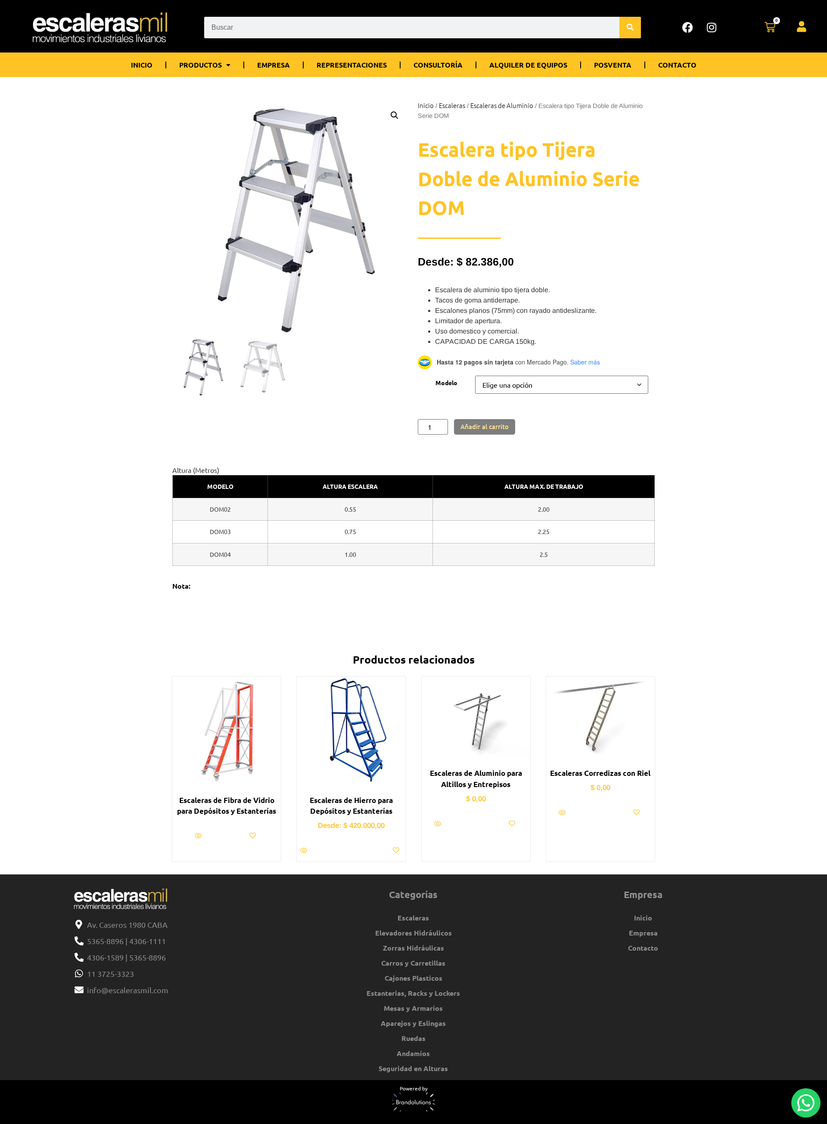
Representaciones (352, 64)
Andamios (413, 1053)
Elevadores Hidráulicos (413, 932)
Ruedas (413, 1038)
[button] (394, 115)
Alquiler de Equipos (528, 64)
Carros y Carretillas (413, 962)
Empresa (273, 64)
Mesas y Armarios (413, 1008)
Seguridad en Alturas (413, 1068)
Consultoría (438, 64)
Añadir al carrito (484, 426)
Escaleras (452, 105)
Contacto (677, 64)
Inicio (141, 64)
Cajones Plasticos (413, 977)
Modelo (446, 383)
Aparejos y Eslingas (413, 1023)
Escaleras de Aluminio (501, 105)
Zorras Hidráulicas (413, 947)
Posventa (612, 64)
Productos (200, 64)
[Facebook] (688, 27)
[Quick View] (199, 835)
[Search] (630, 27)
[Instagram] (711, 27)
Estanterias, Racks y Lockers (413, 992)
